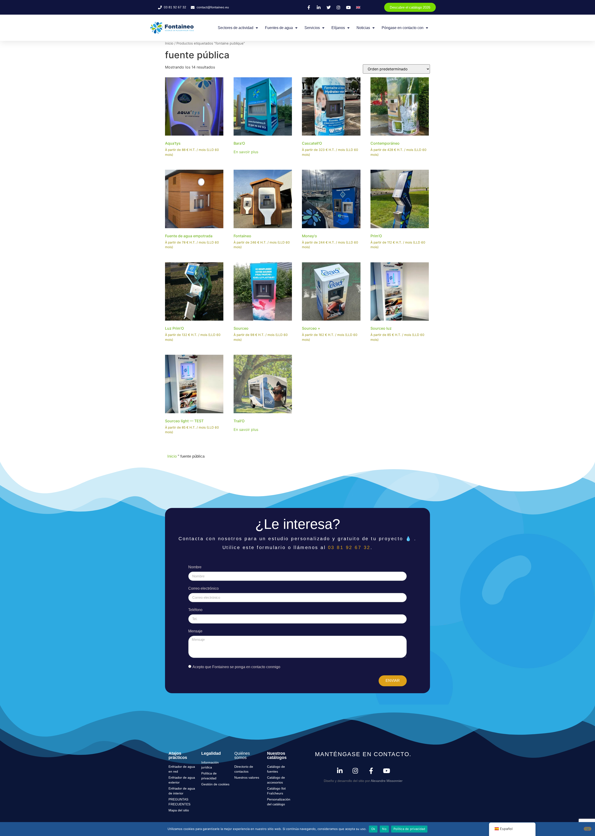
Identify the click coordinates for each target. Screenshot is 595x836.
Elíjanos (338, 28)
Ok (373, 829)
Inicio (169, 43)
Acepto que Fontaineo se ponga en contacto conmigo (236, 667)
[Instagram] (355, 771)
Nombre (195, 567)
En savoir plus (246, 152)
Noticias (363, 28)
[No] (588, 829)
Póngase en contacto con (402, 28)
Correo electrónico (203, 588)
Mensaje (195, 631)
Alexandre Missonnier (387, 781)
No (384, 829)
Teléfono (195, 610)
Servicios (312, 28)
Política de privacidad (409, 829)
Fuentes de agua (279, 28)
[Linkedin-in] (340, 771)
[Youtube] (386, 771)
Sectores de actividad (235, 28)
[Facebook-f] (371, 771)
